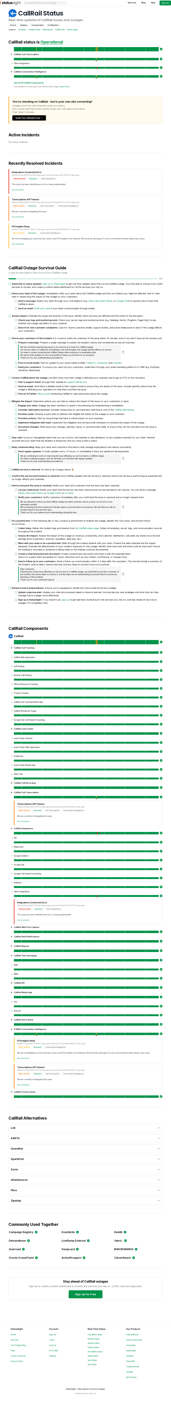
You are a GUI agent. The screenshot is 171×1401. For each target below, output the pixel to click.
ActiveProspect (71, 1257)
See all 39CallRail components (29, 83)
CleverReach (122, 1257)
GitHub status (93, 1347)
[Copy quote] (123, 352)
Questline (17, 1148)
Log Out (52, 1345)
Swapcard (68, 1249)
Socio (14, 1169)
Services (132, 2)
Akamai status (94, 1343)
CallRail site (60, 29)
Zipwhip (16, 1200)
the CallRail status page (87, 528)
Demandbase (17, 1240)
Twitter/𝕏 (91, 362)
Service (13, 25)
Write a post (44, 393)
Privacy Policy (17, 1361)
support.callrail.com (77, 382)
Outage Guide (34, 29)
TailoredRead (132, 1334)
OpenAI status (94, 1339)
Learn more (64, 86)
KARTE (15, 1138)
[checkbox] (10, 284)
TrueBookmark (132, 1366)
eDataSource (19, 1179)
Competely (131, 1345)
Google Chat (122, 301)
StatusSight (131, 1350)
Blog (143, 2)
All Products (131, 1377)
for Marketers (53, 25)
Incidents (22, 29)
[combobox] (45, 3)
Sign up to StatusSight (54, 284)
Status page (72, 29)
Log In (52, 1340)
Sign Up (165, 3)
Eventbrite (68, 1232)
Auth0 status (93, 1356)
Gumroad (15, 1249)
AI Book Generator (134, 1340)
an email (69, 493)
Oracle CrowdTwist (21, 1257)
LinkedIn (117, 362)
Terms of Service (18, 1356)
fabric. (118, 1240)
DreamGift (130, 1361)
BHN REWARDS (123, 1249)
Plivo (14, 1190)
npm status (92, 1360)
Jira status (92, 1364)
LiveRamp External (74, 1240)
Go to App (53, 1350)
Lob (13, 1127)
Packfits (129, 1372)
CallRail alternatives (124, 409)
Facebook (102, 362)
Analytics (23, 25)
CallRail (19, 636)
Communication (37, 25)
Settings (52, 1356)
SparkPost (17, 1159)
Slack (91, 301)
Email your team (42, 308)
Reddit (118, 1232)
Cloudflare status (95, 1334)
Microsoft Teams (103, 301)
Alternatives (48, 29)
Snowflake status (95, 1351)
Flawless (130, 1356)
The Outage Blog (18, 1345)
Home (13, 1334)
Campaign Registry (21, 1232)
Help (153, 2)
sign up (65, 599)
